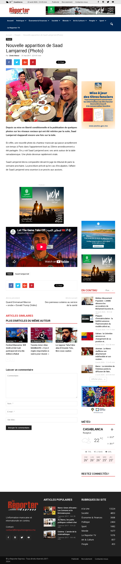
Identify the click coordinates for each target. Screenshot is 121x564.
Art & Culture (79, 20)
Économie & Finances (38, 20)
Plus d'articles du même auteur (28, 320)
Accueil (10, 20)
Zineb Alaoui (14, 55)
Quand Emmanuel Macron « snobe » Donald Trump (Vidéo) (21, 304)
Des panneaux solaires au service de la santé (61, 304)
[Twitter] (108, 2)
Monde (66, 20)
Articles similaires (19, 315)
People (92, 20)
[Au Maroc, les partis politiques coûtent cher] (49, 522)
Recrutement (67, 2)
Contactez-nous (81, 2)
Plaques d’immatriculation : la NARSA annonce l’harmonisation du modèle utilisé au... (104, 321)
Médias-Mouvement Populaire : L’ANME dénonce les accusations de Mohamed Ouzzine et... (105, 303)
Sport (101, 20)
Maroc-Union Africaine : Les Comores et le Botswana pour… (67, 510)
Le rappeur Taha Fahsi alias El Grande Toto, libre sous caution (65, 348)
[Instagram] (103, 2)
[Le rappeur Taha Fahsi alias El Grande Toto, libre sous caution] (66, 335)
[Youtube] (113, 2)
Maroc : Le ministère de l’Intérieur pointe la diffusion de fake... (105, 369)
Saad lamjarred (22, 274)
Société (55, 20)
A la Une (10, 341)
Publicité (55, 2)
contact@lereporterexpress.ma (20, 529)
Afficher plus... (97, 379)
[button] (111, 24)
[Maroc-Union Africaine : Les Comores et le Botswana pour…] (49, 511)
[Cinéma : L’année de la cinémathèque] (49, 534)
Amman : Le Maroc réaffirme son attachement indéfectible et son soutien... (103, 354)
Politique (20, 20)
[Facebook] (98, 2)
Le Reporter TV (13, 28)
